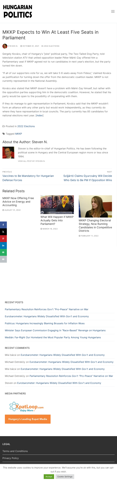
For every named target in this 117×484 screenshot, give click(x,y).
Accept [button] (49, 476)
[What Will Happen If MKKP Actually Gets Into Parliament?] (57, 204)
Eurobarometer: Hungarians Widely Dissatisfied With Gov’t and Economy (47, 316)
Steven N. (13, 46)
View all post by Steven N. (31, 161)
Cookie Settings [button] (64, 476)
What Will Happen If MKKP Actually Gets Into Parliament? (57, 220)
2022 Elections (51, 46)
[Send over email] (3, 252)
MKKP (18, 133)
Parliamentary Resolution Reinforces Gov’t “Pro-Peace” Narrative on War (46, 309)
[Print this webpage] (3, 259)
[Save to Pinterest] (3, 238)
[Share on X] (3, 231)
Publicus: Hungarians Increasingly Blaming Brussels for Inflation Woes (45, 323)
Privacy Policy (10, 458)
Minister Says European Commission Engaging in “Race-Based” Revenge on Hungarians (55, 330)
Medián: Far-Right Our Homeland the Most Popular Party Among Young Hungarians (53, 337)
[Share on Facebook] (3, 224)
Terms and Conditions (15, 451)
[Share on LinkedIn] (3, 245)
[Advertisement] (60, 274)
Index (39, 115)
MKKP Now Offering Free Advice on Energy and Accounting (18, 201)
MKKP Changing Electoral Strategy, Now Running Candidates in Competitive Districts (95, 225)
